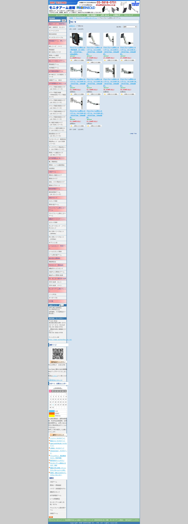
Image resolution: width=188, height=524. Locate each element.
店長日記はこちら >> (55, 380)
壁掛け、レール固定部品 (56, 165)
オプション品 (53, 242)
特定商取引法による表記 (73, 520)
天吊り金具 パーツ (55, 285)
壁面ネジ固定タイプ (55, 175)
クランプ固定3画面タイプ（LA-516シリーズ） (57, 107)
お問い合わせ (105, 15)
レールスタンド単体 (55, 251)
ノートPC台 (52, 294)
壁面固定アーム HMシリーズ (57, 42)
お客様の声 (116, 15)
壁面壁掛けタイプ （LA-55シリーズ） (57, 135)
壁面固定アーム (54, 64)
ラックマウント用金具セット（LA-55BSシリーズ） (57, 148)
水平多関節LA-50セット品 (57, 83)
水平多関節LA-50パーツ (57, 158)
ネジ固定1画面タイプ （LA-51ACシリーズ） (57, 124)
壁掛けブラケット (54, 185)
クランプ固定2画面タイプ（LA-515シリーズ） (57, 101)
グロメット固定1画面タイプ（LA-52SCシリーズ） (57, 129)
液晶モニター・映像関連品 (57, 24)
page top (133, 133)
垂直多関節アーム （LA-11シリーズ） (56, 193)
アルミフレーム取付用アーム (57, 509)
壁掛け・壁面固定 (55, 485)
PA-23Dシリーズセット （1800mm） (57, 232)
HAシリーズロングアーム (57, 61)
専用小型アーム (54, 204)
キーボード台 (53, 298)
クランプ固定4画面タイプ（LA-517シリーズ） (57, 112)
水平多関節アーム (55, 495)
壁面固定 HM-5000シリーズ (57, 51)
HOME (71, 18)
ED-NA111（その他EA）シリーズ (57, 76)
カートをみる (60, 15)
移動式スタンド (55, 492)
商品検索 (52, 18)
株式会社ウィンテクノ (57, 460)
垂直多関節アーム (54, 189)
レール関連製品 (55, 499)
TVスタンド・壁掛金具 (56, 265)
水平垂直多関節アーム (56, 71)
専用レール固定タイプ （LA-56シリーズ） (57, 154)
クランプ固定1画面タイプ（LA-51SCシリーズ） (57, 88)
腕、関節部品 (53, 161)
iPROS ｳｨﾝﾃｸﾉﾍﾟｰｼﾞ (57, 448)
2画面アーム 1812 (55, 80)
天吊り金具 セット (55, 282)
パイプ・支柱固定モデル (57, 488)
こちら (55, 376)
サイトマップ (128, 15)
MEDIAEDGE (53, 34)
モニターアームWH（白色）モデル (57, 503)
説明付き (72, 26)
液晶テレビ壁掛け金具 (56, 275)
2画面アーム (54, 513)
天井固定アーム (54, 68)
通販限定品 (52, 262)
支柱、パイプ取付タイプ (56, 182)
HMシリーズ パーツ (55, 46)
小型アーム (52, 172)
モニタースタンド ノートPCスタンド (57, 227)
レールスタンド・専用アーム (57, 247)
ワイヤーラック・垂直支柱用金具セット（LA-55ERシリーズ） (57, 141)
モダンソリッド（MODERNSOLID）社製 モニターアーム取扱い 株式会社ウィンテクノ (111, 520)
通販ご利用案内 (92, 15)
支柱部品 (52, 168)
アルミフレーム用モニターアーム (57, 209)
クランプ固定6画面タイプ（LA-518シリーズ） (57, 118)
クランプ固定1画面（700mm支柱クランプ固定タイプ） (57, 95)
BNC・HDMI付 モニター (57, 27)
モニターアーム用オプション (57, 290)
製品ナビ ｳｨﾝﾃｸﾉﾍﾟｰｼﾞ (57, 441)
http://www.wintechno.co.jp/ (60, 339)
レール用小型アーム (55, 255)
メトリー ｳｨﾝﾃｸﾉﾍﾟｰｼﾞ (57, 438)
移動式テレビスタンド (56, 268)
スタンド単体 (53, 201)
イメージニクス (54, 30)
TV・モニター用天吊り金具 (57, 278)
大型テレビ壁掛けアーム (56, 272)
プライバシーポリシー (55, 520)
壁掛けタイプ (53, 178)
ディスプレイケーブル (56, 37)
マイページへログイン (76, 15)
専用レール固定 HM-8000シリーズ (57, 56)
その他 (51, 301)
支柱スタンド (53, 197)
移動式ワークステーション (57, 219)
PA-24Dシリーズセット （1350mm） (57, 238)
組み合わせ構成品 (54, 258)
